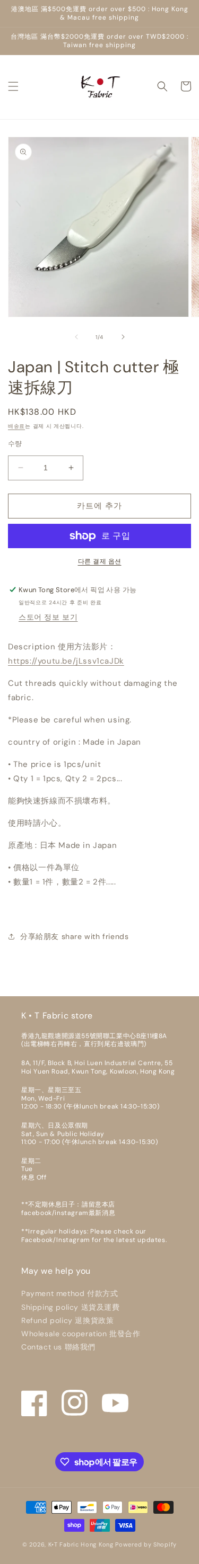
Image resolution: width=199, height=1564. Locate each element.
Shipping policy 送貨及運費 (70, 1307)
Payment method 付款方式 (69, 1293)
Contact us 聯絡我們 (58, 1347)
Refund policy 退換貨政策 (67, 1320)
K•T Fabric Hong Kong (81, 1544)
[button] (13, 86)
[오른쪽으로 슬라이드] (123, 336)
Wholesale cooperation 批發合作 (81, 1333)
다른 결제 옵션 (100, 561)
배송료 (16, 426)
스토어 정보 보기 (48, 617)
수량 (15, 443)
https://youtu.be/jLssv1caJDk (66, 661)
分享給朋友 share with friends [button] (74, 936)
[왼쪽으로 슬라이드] (76, 336)
